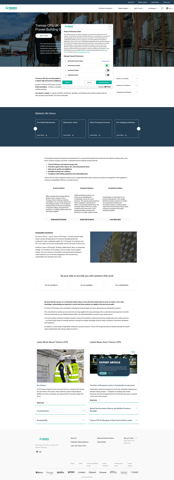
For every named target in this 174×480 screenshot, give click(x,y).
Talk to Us (166, 2)
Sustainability (101, 442)
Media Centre (142, 2)
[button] (106, 8)
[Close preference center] (111, 27)
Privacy (72, 463)
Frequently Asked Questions (79, 442)
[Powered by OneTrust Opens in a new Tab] (105, 87)
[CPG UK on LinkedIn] (40, 452)
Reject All (89, 82)
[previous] (35, 128)
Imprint (80, 463)
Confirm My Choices (104, 82)
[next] (138, 128)
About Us (131, 2)
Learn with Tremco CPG (78, 446)
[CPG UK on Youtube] (37, 453)
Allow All (67, 82)
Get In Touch (44, 36)
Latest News (155, 2)
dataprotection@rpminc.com (82, 52)
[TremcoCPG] (11, 8)
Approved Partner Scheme (105, 438)
